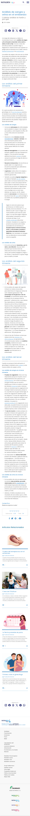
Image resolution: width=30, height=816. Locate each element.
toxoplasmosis (9, 139)
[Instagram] (6, 30)
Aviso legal (7, 769)
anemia (18, 156)
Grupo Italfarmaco (9, 765)
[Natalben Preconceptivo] (15, 795)
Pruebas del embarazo (9, 555)
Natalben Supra (8, 757)
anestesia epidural (10, 403)
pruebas (20, 365)
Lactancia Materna (9, 746)
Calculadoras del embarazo (9, 743)
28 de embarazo (9, 339)
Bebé (5, 738)
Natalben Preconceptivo (10, 756)
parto (17, 196)
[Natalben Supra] (15, 800)
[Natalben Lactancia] (15, 810)
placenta (14, 446)
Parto (5, 736)
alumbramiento (9, 380)
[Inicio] (8, 2)
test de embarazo (17, 112)
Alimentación (7, 748)
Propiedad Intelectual (10, 771)
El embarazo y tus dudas (11, 749)
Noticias (6, 751)
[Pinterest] (20, 30)
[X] (17, 30)
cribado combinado (11, 220)
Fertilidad (6, 731)
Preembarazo (8, 733)
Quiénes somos (8, 767)
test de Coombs (20, 179)
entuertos (14, 386)
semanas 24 (17, 337)
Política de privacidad (10, 773)
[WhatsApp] (24, 30)
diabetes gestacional (8, 51)
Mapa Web (7, 776)
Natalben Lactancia (9, 761)
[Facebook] (9, 30)
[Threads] (13, 30)
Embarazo (7, 735)
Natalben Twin (8, 759)
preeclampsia (20, 51)
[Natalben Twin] (15, 805)
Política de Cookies (9, 775)
